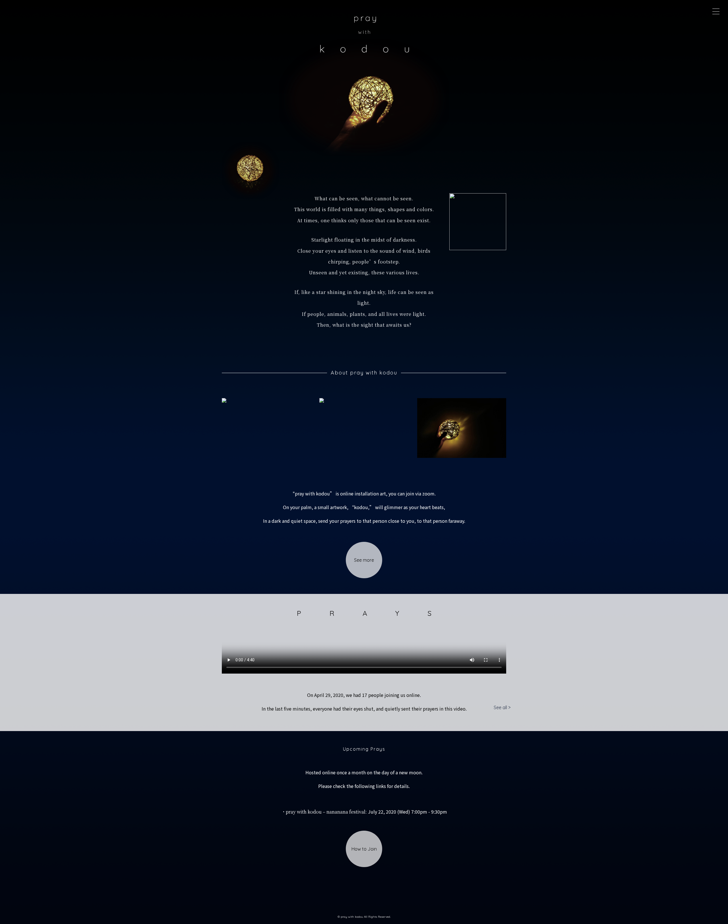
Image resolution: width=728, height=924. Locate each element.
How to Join (364, 849)
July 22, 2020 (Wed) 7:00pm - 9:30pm (364, 811)
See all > (502, 707)
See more (364, 560)
